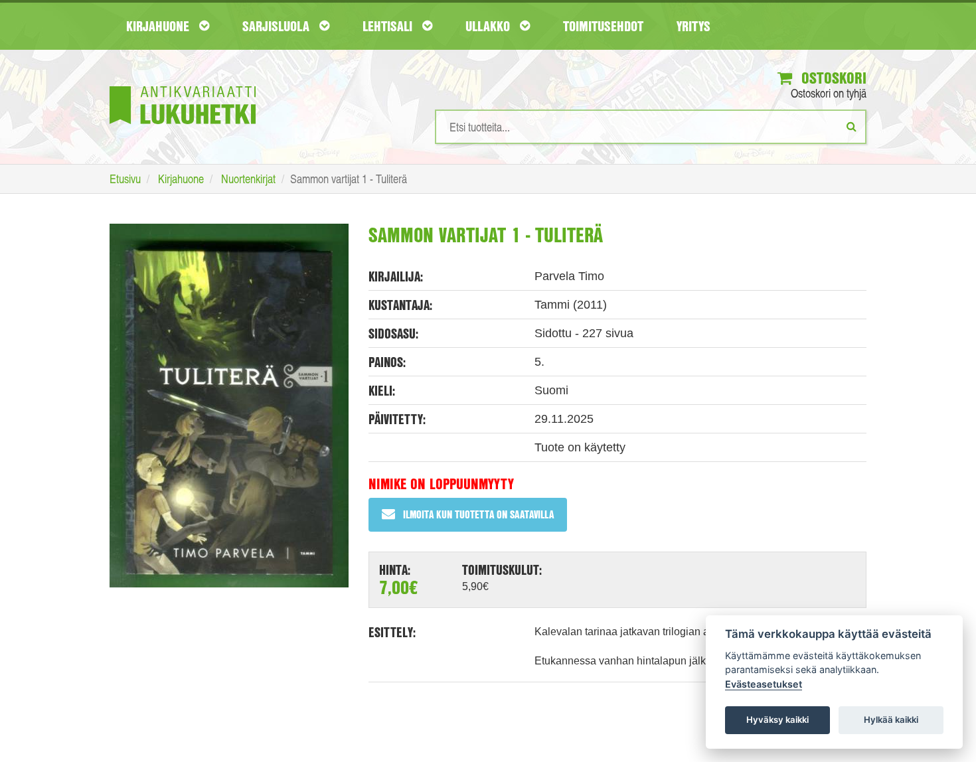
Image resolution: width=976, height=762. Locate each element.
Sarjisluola (277, 26)
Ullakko (489, 26)
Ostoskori (831, 78)
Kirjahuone (159, 26)
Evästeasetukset (763, 684)
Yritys (693, 26)
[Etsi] (851, 126)
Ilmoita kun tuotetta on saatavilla (478, 514)
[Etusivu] (183, 85)
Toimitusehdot (603, 26)
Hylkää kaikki (891, 719)
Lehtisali (389, 26)
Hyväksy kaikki (777, 719)
